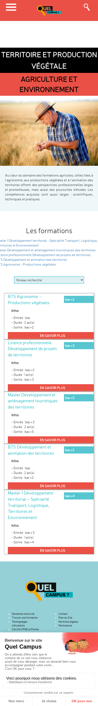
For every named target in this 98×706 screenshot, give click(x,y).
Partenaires (65, 625)
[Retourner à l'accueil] (49, 591)
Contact (63, 613)
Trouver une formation (25, 617)
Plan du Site (65, 617)
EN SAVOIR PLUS (52, 335)
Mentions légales (68, 621)
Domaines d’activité (23, 613)
